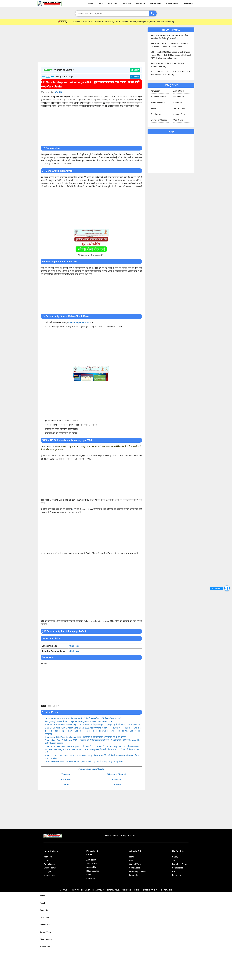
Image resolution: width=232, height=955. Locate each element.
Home (90, 4)
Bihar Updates (172, 4)
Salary (175, 857)
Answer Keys (49, 875)
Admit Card (140, 4)
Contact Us (74, 890)
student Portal (179, 114)
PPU (174, 871)
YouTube (116, 784)
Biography (133, 875)
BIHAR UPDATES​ (159, 97)
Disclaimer (85, 890)
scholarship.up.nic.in (78, 322)
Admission (112, 4)
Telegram (66, 774)
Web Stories (188, 4)
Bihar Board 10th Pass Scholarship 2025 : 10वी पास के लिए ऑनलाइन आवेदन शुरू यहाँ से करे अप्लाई (85, 737)
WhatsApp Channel (116, 774)
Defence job (178, 97)
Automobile (91, 867)
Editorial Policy (113, 890)
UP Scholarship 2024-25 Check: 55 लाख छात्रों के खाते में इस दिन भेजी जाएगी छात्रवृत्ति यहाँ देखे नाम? (85, 762)
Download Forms (179, 864)
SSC (174, 860)
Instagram (116, 779)
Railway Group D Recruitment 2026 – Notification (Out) (167, 65)
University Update (159, 120)
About (115, 835)
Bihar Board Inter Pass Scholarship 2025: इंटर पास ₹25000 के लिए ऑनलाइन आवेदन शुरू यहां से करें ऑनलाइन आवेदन (92, 746)
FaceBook (66, 779)
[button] (227, 588)
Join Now (135, 70)
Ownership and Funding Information (157, 890)
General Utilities (158, 102)
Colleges (47, 871)
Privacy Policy (98, 890)
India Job (48, 857)
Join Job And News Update (91, 769)
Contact (131, 835)
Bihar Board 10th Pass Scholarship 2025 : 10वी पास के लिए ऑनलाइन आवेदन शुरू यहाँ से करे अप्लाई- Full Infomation (92, 725)
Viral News (178, 120)
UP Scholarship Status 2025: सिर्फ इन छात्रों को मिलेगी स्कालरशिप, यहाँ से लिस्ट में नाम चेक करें (82, 718)
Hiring (123, 835)
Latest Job (126, 4)
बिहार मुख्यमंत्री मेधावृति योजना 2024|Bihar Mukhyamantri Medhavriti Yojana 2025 (78, 722)
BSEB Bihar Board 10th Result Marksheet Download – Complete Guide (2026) (169, 45)
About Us (63, 890)
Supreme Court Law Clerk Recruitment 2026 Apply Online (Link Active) (170, 73)
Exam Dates (49, 864)
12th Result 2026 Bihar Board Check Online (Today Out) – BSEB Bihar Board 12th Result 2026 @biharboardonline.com (171, 55)
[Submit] (153, 13)
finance (89, 874)
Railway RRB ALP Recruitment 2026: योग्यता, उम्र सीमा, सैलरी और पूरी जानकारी (170, 37)
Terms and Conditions (131, 890)
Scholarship (53, 706)
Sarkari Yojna (155, 4)
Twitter (66, 784)
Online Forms (50, 868)
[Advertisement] (91, 44)
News (131, 857)
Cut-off (47, 860)
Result (100, 4)
